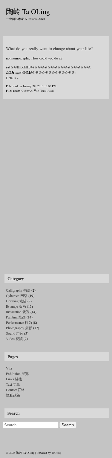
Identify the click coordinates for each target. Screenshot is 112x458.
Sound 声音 (14, 333)
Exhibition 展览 (17, 373)
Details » (12, 77)
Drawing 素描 (16, 300)
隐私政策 (13, 395)
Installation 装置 (18, 311)
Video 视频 (14, 338)
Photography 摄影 (19, 327)
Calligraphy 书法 (18, 290)
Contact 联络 (15, 389)
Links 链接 (14, 378)
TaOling (56, 453)
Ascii (50, 90)
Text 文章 (13, 384)
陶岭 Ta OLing (28, 11)
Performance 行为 (19, 322)
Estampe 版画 (16, 306)
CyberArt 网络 (30, 90)
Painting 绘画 (16, 317)
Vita (9, 368)
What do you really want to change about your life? (49, 48)
